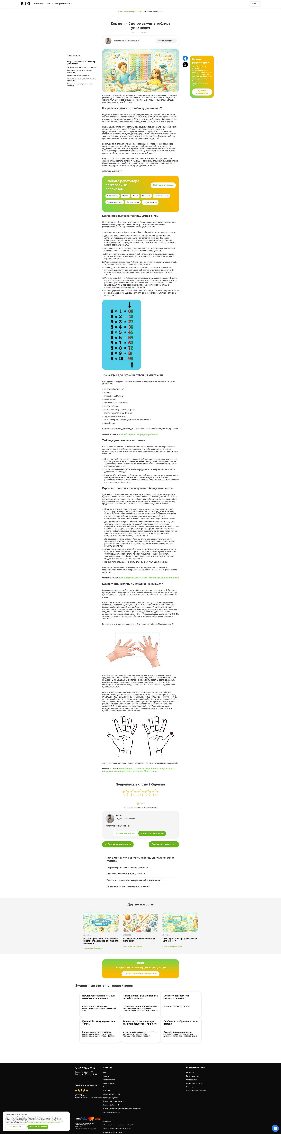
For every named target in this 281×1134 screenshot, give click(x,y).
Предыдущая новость (119, 844)
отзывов (85, 1097)
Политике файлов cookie (52, 1122)
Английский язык (161, 196)
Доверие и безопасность (111, 1112)
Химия (135, 196)
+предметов (150, 202)
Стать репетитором (62, 4)
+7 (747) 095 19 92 (85, 1068)
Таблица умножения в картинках (78, 75)
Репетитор (190, 1072)
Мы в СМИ (106, 1090)
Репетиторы (39, 4)
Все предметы (191, 1079)
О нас (105, 1072)
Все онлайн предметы (194, 1083)
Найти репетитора (163, 185)
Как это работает (109, 1079)
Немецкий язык (133, 202)
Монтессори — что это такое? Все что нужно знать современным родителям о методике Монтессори (138, 769)
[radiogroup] (140, 793)
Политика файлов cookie (111, 1105)
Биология (146, 196)
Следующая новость (162, 844)
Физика (125, 196)
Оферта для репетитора (111, 1094)
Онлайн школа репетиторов (196, 1090)
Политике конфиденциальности (33, 1122)
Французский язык (114, 202)
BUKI (172, 163)
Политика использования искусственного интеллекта (122, 1108)
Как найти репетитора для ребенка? (138, 434)
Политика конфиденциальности (86, 1129)
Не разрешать (15, 1127)
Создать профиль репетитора (141, 974)
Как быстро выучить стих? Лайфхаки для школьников (149, 577)
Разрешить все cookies (38, 1127)
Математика (112, 196)
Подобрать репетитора (152, 833)
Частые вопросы (108, 1083)
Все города (190, 1087)
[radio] (126, 792)
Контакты (106, 1076)
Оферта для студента (110, 1098)
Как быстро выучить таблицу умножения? (82, 67)
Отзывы (105, 1087)
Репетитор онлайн (192, 1076)
